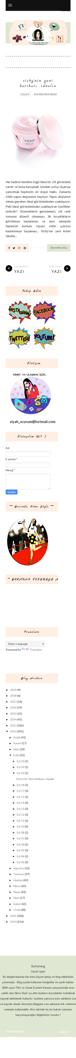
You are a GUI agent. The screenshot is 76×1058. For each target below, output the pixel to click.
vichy (25, 94)
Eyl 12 (20, 814)
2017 (13, 701)
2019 (13, 689)
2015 (13, 713)
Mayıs (17, 886)
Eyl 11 (20, 820)
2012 (13, 731)
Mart (16, 898)
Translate (36, 649)
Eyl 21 (20, 773)
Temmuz (18, 874)
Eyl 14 (20, 802)
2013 (13, 725)
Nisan (16, 892)
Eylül (16, 755)
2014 (13, 719)
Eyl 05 (20, 850)
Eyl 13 (20, 808)
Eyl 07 (20, 838)
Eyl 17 (20, 790)
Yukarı (63, 1031)
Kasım (17, 743)
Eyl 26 (20, 761)
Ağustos (18, 868)
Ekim (16, 749)
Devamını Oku (58, 247)
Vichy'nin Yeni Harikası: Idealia (38, 83)
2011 (13, 915)
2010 (13, 921)
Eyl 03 (20, 862)
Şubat (17, 904)
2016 (13, 707)
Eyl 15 (20, 796)
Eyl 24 (20, 767)
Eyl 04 (20, 856)
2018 (13, 695)
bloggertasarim (15, 1031)
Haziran (18, 880)
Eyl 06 (20, 844)
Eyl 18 (20, 785)
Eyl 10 (20, 826)
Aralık (16, 737)
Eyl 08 (20, 832)
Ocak (16, 909)
